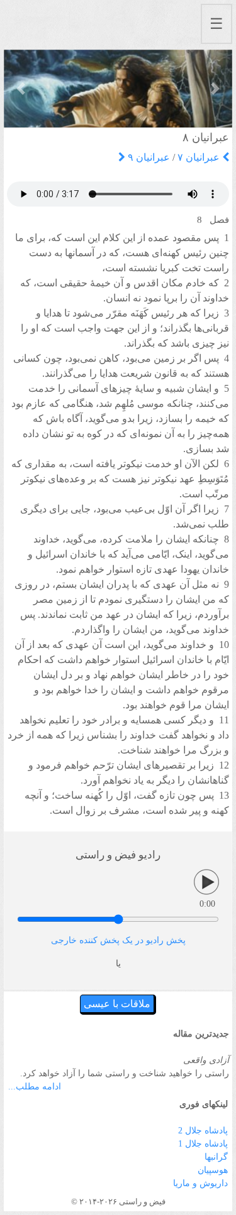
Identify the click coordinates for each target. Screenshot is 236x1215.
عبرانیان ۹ (147, 157)
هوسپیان (213, 1170)
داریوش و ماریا (200, 1183)
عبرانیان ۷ (199, 157)
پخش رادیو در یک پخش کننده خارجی (118, 940)
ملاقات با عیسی (117, 1003)
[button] (21, 88)
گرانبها (216, 1157)
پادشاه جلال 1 (203, 1143)
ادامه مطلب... (34, 1086)
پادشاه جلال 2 (203, 1130)
